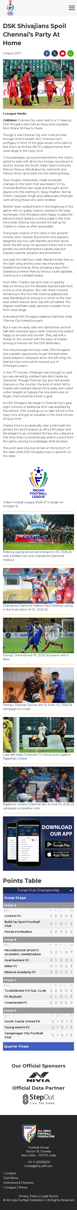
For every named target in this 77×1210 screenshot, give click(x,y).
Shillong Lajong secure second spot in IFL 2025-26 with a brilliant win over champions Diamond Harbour (37, 556)
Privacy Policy (28, 1196)
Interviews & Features (18, 1182)
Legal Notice (49, 1196)
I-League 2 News (15, 1187)
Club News (10, 1178)
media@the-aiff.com (38, 1166)
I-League (9, 1173)
